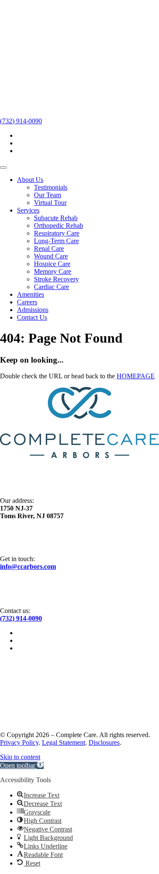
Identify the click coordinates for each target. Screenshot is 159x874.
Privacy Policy (19, 742)
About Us (30, 179)
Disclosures (104, 742)
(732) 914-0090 (21, 121)
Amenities (30, 294)
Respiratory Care (56, 233)
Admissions (32, 309)
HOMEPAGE (136, 376)
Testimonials (50, 187)
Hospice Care (52, 263)
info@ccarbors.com (28, 566)
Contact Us (32, 317)
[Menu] (3, 167)
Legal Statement (63, 742)
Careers (27, 302)
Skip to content (20, 756)
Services (28, 210)
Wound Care (51, 256)
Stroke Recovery (56, 279)
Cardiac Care (51, 286)
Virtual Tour (50, 202)
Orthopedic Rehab (58, 225)
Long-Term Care (56, 240)
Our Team (47, 195)
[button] (22, 765)
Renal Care (49, 248)
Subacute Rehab (56, 217)
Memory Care (52, 271)
